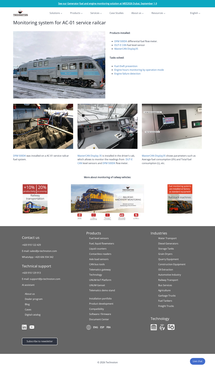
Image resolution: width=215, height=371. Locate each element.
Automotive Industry (169, 274)
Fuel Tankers (165, 300)
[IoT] (154, 327)
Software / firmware (100, 314)
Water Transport (167, 238)
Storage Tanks (166, 248)
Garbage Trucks (167, 295)
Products (93, 233)
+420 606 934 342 (44, 257)
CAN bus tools (97, 264)
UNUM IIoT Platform (100, 280)
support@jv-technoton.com (45, 279)
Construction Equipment (171, 264)
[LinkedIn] (24, 328)
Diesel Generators (168, 243)
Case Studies (117, 13)
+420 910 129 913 (31, 272)
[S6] (171, 327)
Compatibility (96, 309)
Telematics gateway (100, 269)
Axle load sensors (99, 259)
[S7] (162, 327)
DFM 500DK (120, 41)
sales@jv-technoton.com (43, 251)
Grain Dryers (165, 254)
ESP (102, 327)
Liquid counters (97, 248)
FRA (108, 327)
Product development (101, 303)
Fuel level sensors (99, 238)
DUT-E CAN (120, 45)
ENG (95, 327)
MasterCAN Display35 (126, 48)
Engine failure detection (127, 73)
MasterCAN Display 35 (90, 155)
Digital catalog (33, 314)
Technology (95, 274)
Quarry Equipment (168, 259)
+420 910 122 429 (31, 244)
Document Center (99, 319)
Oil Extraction (165, 269)
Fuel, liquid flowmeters (101, 243)
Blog (27, 304)
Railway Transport (168, 280)
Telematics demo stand (102, 290)
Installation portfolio (100, 298)
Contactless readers (100, 254)
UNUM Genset (97, 285)
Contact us (30, 237)
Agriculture (164, 290)
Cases (28, 309)
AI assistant (28, 285)
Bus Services (165, 285)
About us (30, 293)
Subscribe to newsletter (40, 341)
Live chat (197, 361)
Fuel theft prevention (125, 66)
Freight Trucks (166, 306)
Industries (159, 233)
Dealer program (34, 299)
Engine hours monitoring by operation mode (139, 69)
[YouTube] (32, 328)
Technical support (36, 266)
